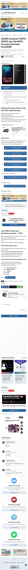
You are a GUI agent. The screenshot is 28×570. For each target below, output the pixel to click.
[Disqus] (14, 337)
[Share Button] (25, 56)
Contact (18, 562)
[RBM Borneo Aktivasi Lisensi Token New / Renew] (20, 366)
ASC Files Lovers (9, 1)
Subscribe (15, 510)
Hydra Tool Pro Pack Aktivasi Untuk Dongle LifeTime (7, 376)
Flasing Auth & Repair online (12, 100)
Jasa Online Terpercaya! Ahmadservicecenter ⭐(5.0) (15, 97)
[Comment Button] (23, 56)
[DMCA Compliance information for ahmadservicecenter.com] (14, 568)
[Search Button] (21, 13)
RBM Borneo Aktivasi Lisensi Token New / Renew (20, 376)
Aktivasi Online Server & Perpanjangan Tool (15, 103)
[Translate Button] (23, 13)
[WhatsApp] (18, 287)
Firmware (11, 281)
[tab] (12, 134)
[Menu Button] (26, 13)
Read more (8, 446)
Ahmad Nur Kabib (8, 56)
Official (20, 281)
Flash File (16, 281)
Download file (8, 94)
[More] (25, 287)
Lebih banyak (24, 357)
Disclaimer (6, 562)
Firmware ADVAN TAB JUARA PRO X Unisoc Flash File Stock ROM (19, 129)
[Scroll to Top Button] (14, 559)
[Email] (21, 287)
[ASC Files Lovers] (2, 13)
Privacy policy (13, 562)
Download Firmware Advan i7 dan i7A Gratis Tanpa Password (14, 92)
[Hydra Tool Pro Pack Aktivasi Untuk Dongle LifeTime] (7, 366)
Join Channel (15, 527)
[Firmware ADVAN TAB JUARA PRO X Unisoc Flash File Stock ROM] (6, 130)
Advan (6, 281)
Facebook (16, 297)
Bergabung (14, 492)
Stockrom (3, 283)
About (22, 562)
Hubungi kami (11, 277)
